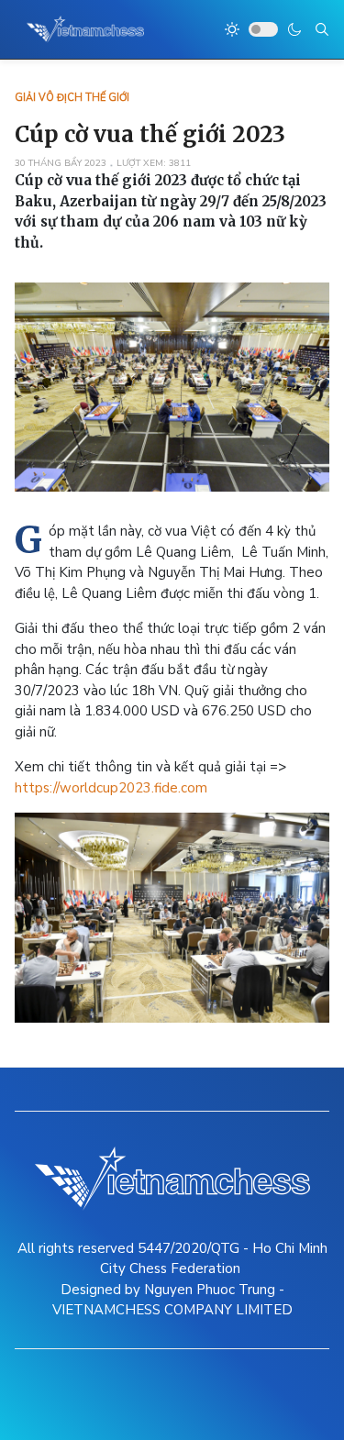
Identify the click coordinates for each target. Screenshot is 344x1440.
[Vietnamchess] (86, 29)
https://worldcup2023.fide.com (111, 788)
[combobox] (322, 29)
